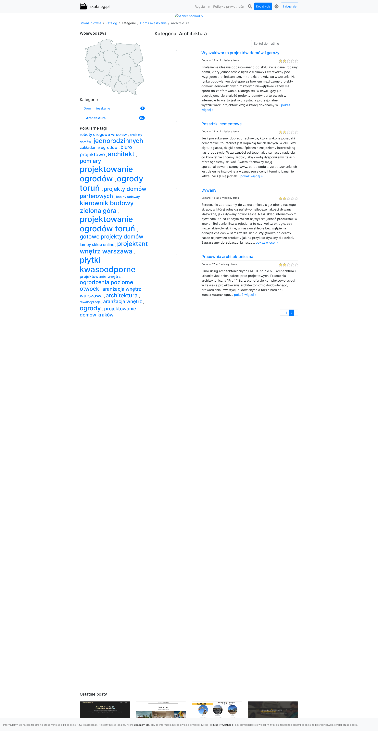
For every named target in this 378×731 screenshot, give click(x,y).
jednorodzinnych (119, 141)
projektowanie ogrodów (106, 173)
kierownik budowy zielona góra (107, 206)
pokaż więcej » (251, 176)
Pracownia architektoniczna (227, 256)
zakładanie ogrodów (99, 147)
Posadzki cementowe (221, 124)
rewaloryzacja (90, 302)
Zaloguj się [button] (289, 6)
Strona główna (90, 23)
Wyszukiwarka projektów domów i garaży (240, 52)
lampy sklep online (97, 244)
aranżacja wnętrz (123, 301)
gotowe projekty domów (112, 236)
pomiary (91, 161)
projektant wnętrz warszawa (114, 247)
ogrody (91, 308)
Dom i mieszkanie (153, 23)
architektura (122, 295)
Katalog (111, 23)
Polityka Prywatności (221, 724)
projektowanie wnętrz (101, 276)
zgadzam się (141, 724)
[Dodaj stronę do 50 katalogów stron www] (189, 16)
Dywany (208, 190)
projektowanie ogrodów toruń (108, 223)
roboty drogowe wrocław (104, 134)
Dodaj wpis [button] (263, 6)
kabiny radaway (128, 197)
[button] (250, 6)
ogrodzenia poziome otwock (106, 285)
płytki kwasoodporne (109, 264)
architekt (122, 154)
